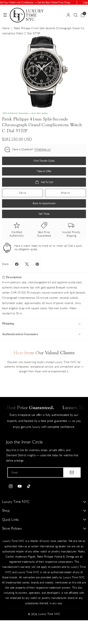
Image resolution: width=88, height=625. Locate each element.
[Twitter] (27, 264)
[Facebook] (17, 264)
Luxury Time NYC (49, 614)
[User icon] (68, 15)
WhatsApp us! (42, 149)
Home (5, 28)
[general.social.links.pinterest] (37, 264)
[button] (5, 15)
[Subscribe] (71, 472)
